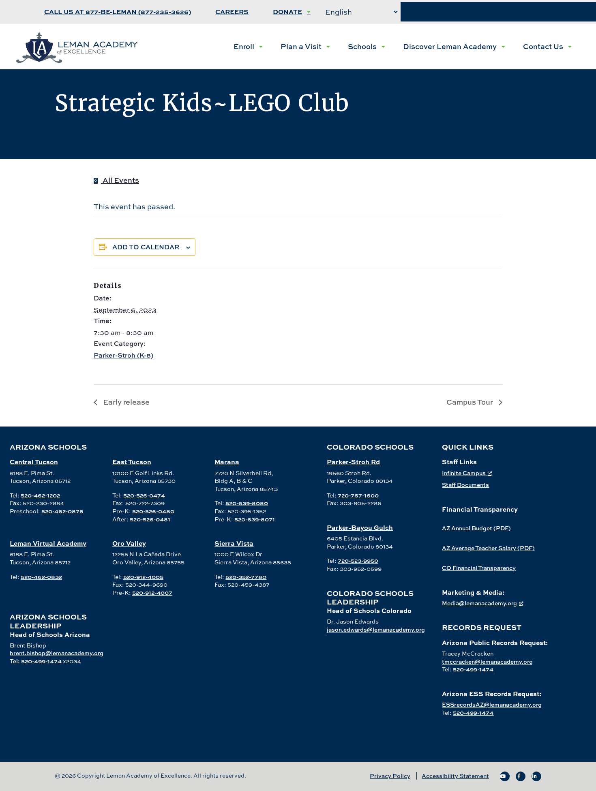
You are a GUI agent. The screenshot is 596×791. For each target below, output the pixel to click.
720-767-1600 (358, 495)
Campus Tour (470, 402)
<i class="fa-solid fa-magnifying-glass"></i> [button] (498, 12)
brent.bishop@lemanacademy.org (56, 653)
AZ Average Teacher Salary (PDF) (488, 548)
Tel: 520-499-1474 (36, 661)
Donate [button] (287, 12)
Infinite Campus (464, 473)
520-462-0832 (41, 577)
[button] (248, 46)
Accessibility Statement (455, 776)
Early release (125, 402)
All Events (120, 180)
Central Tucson (34, 461)
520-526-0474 (144, 495)
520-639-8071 (254, 519)
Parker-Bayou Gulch (360, 527)
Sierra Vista (233, 543)
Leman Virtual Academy (48, 543)
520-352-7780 (245, 577)
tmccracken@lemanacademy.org (487, 661)
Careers (232, 12)
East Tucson (131, 461)
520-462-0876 (62, 511)
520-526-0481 (150, 519)
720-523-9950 (358, 560)
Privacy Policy (390, 776)
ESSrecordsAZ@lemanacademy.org (492, 704)
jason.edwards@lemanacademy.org (376, 629)
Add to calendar (146, 246)
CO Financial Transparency (479, 568)
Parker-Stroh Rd (353, 461)
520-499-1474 (473, 669)
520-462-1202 (40, 495)
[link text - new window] (505, 776)
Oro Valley (129, 543)
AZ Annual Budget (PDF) (476, 528)
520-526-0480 (153, 511)
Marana (226, 461)
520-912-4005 (143, 577)
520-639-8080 (246, 503)
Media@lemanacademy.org (479, 603)
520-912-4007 (152, 592)
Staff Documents (465, 485)
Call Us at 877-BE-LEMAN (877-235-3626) (117, 12)
